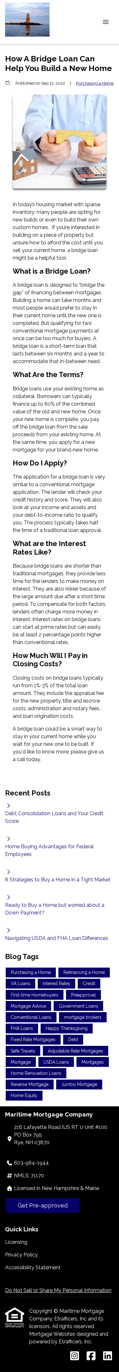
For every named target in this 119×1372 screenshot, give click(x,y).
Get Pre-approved (43, 1205)
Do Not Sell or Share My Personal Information (58, 1290)
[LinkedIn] (107, 1356)
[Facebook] (91, 1356)
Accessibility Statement (33, 1267)
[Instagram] (74, 1356)
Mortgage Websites (52, 1334)
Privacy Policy (21, 1255)
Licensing (16, 1242)
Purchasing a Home (95, 83)
